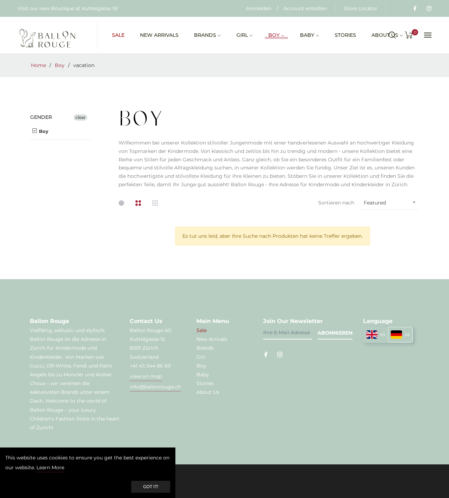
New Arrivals (211, 339)
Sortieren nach (336, 203)
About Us (207, 392)
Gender (41, 117)
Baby (202, 374)
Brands (205, 348)
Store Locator (360, 8)
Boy (60, 65)
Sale (201, 330)
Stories (205, 383)
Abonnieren (335, 333)
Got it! (150, 486)
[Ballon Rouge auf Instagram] (428, 8)
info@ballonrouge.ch (155, 387)
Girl (200, 357)
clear (80, 117)
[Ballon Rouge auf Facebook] (414, 8)
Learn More (50, 467)
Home (38, 65)
